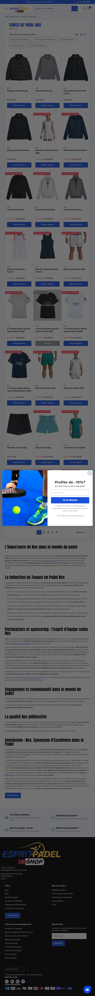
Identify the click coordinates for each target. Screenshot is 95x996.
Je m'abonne (70, 500)
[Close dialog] (90, 473)
